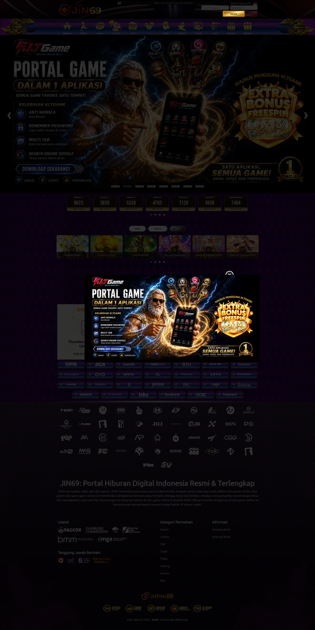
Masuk (233, 13)
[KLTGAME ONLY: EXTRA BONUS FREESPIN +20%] (157, 319)
